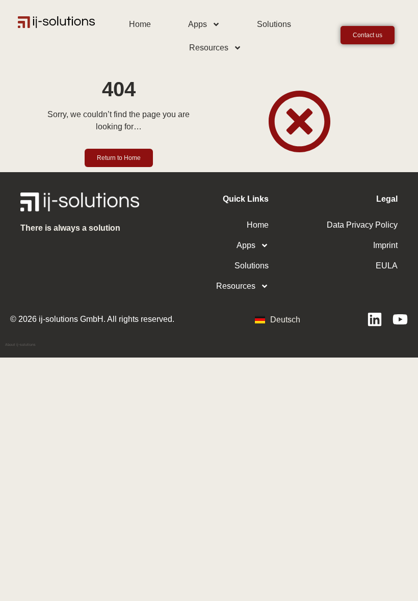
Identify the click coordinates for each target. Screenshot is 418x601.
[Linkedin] (374, 319)
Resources (208, 47)
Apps (197, 24)
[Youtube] (400, 319)
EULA (387, 265)
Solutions (274, 24)
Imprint (385, 245)
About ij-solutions (20, 344)
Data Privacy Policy (362, 225)
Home (140, 24)
